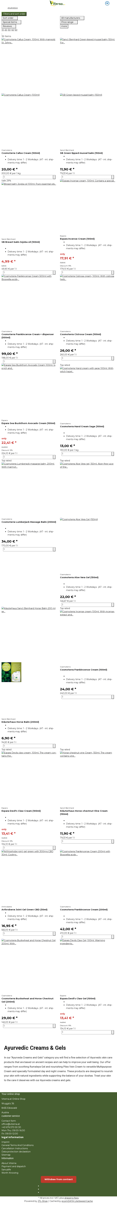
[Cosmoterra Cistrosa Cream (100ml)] (87, 302)
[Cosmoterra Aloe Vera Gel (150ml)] (87, 517)
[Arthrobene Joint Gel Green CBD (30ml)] (29, 877)
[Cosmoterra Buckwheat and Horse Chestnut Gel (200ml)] (29, 966)
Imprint (5, 1142)
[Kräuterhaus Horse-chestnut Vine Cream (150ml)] (87, 779)
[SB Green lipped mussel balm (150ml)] (87, 93)
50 (16, 29)
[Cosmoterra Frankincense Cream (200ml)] (87, 877)
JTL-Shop (43, 1201)
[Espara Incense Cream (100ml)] (87, 207)
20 (6, 29)
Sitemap (6, 1154)
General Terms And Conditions (18, 1145)
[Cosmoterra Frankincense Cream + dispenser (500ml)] (29, 302)
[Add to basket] (54, 177)
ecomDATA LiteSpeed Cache (77, 1201)
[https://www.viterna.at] (107, 3)
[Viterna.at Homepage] (58, 3)
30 (9, 29)
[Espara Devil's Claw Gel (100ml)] (87, 966)
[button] (58, 14)
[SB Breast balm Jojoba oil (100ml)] (29, 210)
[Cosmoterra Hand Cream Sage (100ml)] (87, 394)
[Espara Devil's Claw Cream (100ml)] (29, 779)
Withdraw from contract (58, 1179)
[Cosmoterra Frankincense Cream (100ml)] (87, 637)
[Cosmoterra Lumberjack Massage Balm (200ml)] (29, 490)
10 (3, 29)
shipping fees (71, 1198)
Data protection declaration (16, 1151)
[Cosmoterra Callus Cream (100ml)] (29, 93)
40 (12, 29)
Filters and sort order (14, 13)
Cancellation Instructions (15, 1148)
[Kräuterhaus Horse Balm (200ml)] (29, 662)
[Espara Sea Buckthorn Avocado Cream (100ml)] (29, 391)
